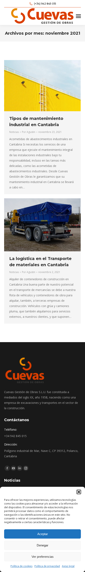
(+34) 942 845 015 (45, 3)
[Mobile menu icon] (78, 16)
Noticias (14, 132)
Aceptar (42, 534)
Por (28, 132)
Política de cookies (21, 566)
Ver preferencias (43, 556)
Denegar (42, 545)
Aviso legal (68, 566)
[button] (79, 492)
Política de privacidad (47, 566)
